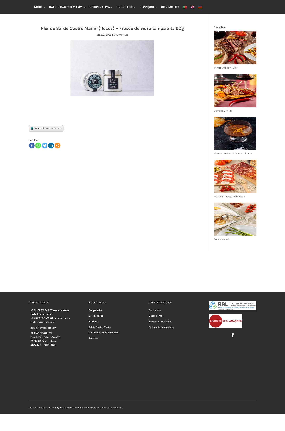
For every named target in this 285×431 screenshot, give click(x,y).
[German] (200, 7)
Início (37, 7)
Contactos (170, 7)
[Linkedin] (51, 145)
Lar (126, 34)
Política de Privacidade (161, 327)
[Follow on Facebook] (232, 335)
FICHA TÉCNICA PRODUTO (48, 128)
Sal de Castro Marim (65, 7)
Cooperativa (99, 7)
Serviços (147, 7)
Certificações (96, 315)
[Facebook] (32, 145)
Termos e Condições (160, 321)
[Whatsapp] (38, 145)
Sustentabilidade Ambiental (104, 332)
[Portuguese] (185, 7)
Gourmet (118, 34)
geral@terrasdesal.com (43, 327)
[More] (57, 145)
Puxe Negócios (57, 407)
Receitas (93, 338)
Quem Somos (156, 315)
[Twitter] (45, 145)
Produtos (125, 7)
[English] (192, 7)
